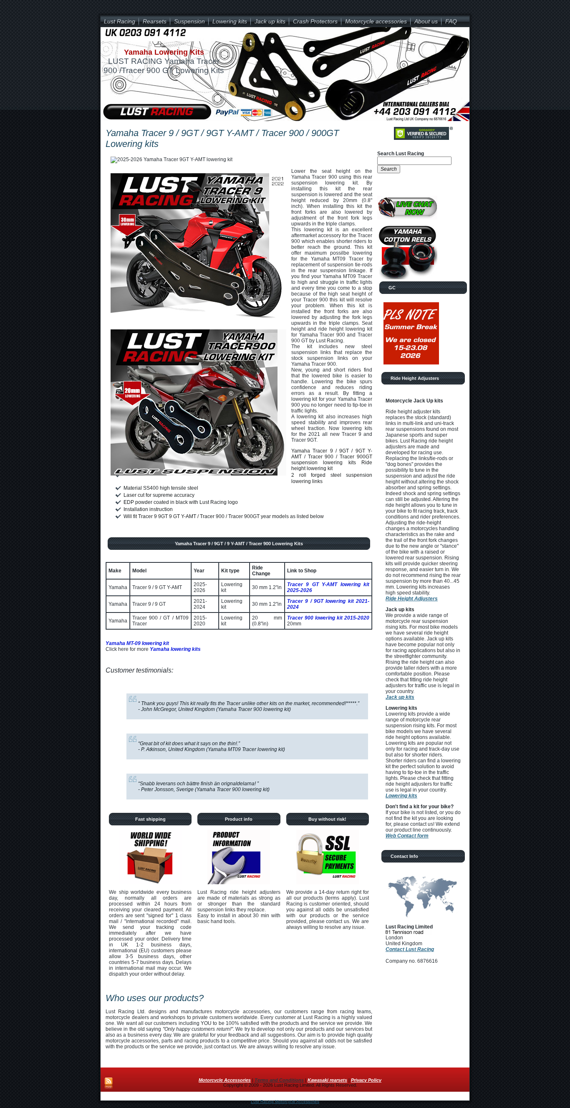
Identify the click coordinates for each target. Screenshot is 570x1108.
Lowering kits (401, 796)
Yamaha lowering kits (175, 649)
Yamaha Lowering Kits (164, 52)
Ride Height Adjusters (412, 599)
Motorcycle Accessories (225, 1080)
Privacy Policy (366, 1080)
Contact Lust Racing (410, 949)
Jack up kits (400, 697)
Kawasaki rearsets (327, 1080)
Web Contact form (407, 836)
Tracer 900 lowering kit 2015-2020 (328, 618)
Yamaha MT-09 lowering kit (137, 643)
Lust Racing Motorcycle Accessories (285, 1101)
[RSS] (109, 1084)
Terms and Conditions (279, 1080)
